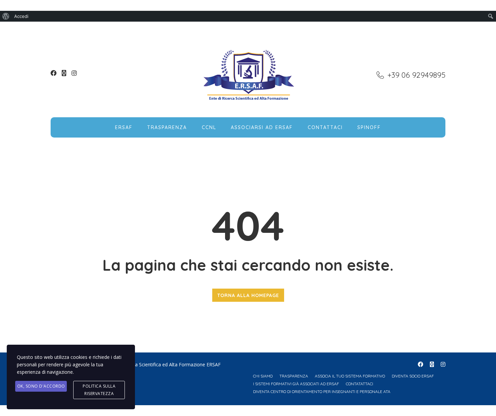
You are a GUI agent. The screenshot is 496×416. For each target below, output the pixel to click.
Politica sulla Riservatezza (99, 389)
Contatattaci (359, 383)
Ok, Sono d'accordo (41, 386)
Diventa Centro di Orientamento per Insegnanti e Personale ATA (321, 391)
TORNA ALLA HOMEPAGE (248, 295)
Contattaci (325, 127)
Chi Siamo (263, 375)
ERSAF (124, 127)
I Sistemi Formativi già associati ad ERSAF (296, 383)
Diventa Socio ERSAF (413, 375)
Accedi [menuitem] (21, 16)
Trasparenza (167, 127)
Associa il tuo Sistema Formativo (350, 375)
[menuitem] (6, 16)
